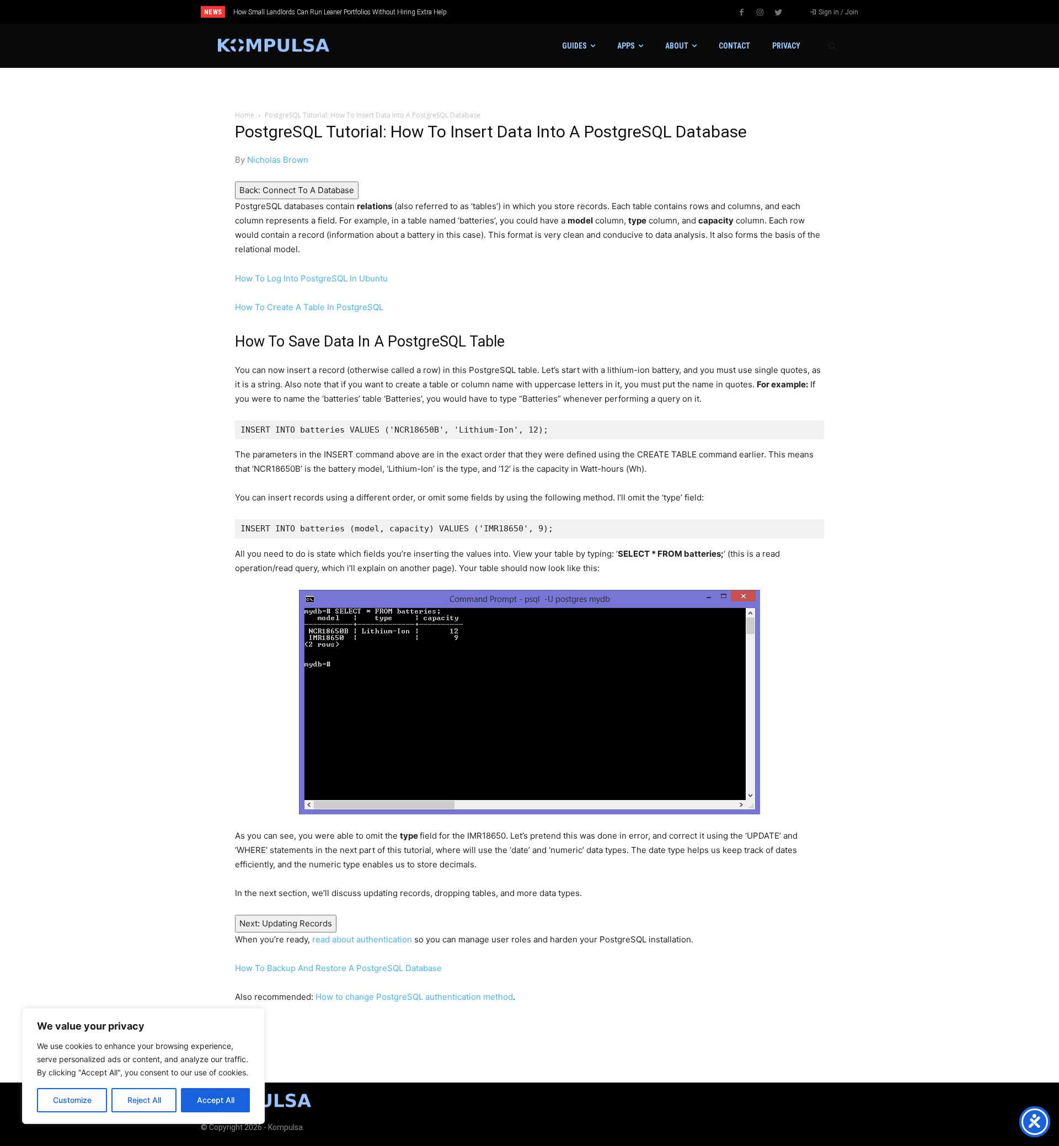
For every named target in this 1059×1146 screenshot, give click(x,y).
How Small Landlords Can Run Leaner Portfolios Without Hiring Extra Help (340, 12)
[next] (566, 12)
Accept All (215, 1100)
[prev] (548, 12)
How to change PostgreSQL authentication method (414, 997)
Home (244, 115)
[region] (143, 1066)
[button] (831, 45)
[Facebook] (742, 12)
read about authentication (362, 939)
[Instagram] (760, 12)
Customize (72, 1100)
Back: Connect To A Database (296, 190)
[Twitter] (778, 12)
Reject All (144, 1100)
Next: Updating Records (285, 923)
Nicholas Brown (277, 159)
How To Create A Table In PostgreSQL (309, 307)
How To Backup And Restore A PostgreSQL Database (338, 968)
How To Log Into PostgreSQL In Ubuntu (311, 278)
